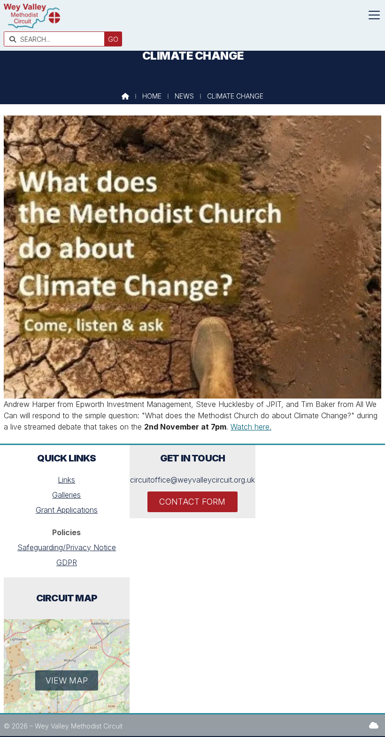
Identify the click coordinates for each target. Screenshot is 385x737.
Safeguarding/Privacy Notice (66, 547)
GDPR (66, 562)
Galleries (66, 494)
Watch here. (251, 426)
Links (66, 479)
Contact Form (192, 502)
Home (152, 96)
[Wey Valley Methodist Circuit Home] (32, 25)
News (184, 96)
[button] (374, 15)
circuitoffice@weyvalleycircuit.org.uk (192, 479)
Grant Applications (67, 509)
